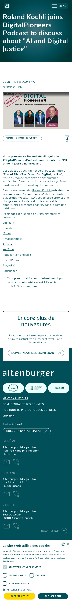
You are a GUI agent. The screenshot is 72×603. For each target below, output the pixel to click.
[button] (59, 6)
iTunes (7, 233)
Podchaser (10, 271)
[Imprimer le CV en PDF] (67, 138)
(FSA (31, 198)
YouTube (8, 249)
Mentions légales (15, 399)
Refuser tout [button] (53, 596)
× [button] (68, 544)
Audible (8, 244)
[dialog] (36, 571)
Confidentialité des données (23, 404)
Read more (8, 561)
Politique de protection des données (29, 410)
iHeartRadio (11, 260)
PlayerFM (9, 265)
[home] (7, 6)
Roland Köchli (41, 190)
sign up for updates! (22, 138)
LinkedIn (34, 336)
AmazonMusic (12, 239)
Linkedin (8, 223)
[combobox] (63, 544)
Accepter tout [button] (19, 596)
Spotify (7, 228)
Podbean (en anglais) (17, 255)
